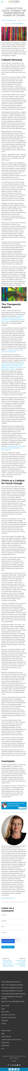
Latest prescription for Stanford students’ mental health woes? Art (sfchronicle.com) (13, 448)
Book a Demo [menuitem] (5, 1011)
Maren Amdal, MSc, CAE (9, 20)
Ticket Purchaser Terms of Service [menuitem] (11, 1039)
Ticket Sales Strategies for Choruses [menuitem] (11, 987)
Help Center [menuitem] (4, 1020)
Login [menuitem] (3, 1008)
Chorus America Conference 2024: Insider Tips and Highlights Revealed (8, 963)
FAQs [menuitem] (2, 1033)
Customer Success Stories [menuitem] (8, 1017)
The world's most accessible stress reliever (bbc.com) (12, 351)
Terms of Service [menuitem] (6, 1036)
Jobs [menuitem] (2, 1048)
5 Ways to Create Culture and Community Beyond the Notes (19, 963)
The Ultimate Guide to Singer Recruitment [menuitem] (13, 993)
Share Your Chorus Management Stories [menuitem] (13, 1001)
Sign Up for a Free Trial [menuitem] (8, 1014)
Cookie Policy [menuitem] (5, 1045)
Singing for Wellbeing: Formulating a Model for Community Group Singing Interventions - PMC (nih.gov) (13, 318)
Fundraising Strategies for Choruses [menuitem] (11, 990)
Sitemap (14, 1061)
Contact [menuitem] (3, 1023)
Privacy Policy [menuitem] (5, 1042)
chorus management (17, 23)
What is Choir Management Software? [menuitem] (12, 985)
